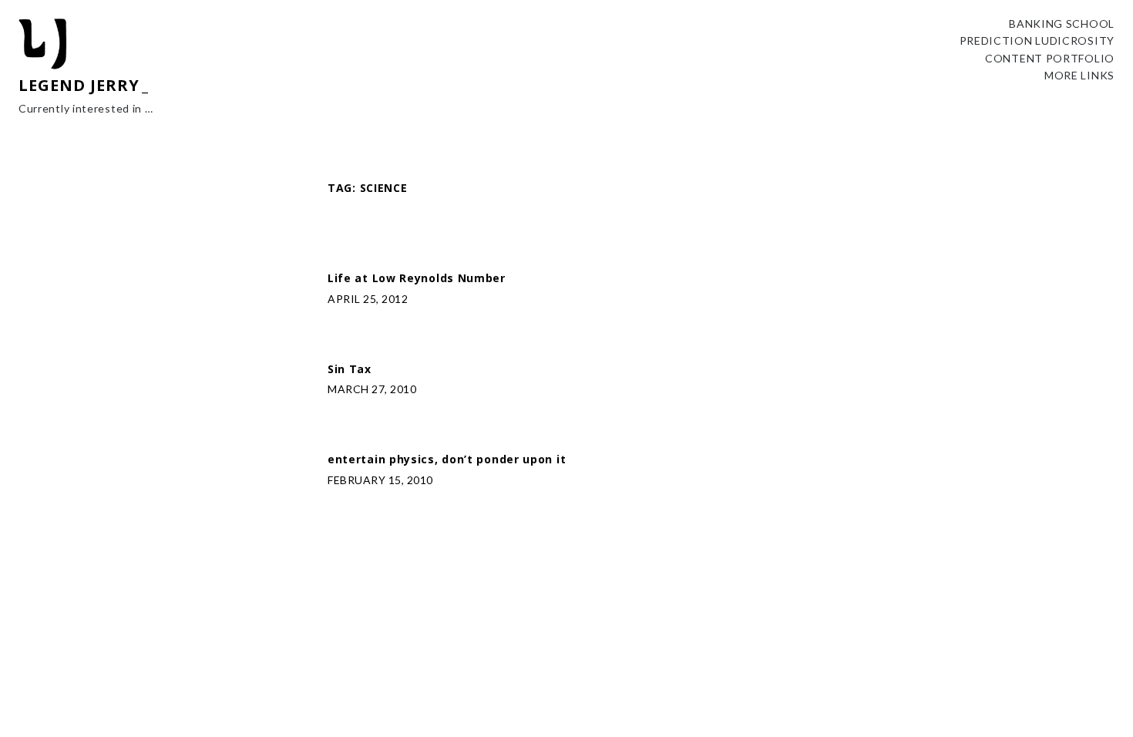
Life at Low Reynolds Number (417, 278)
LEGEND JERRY (79, 85)
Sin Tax (350, 369)
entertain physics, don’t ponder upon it (447, 459)
